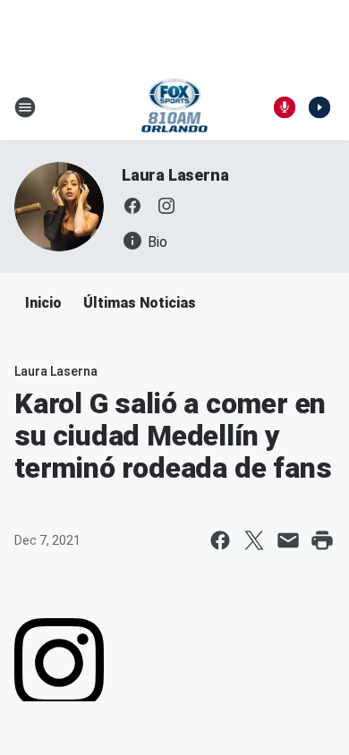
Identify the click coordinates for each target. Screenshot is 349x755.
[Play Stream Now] (319, 107)
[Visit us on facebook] (132, 205)
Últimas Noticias (139, 302)
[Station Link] (175, 107)
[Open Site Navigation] (25, 107)
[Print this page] (322, 540)
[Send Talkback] (284, 107)
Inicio (43, 302)
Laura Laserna (175, 174)
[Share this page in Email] (288, 540)
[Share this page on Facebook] (220, 540)
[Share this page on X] (254, 540)
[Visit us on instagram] (166, 205)
